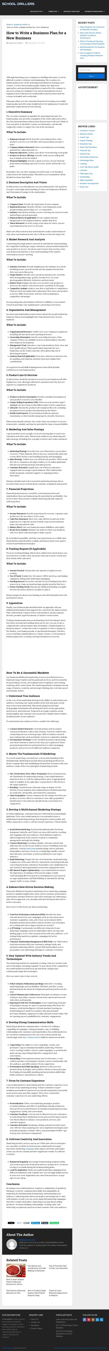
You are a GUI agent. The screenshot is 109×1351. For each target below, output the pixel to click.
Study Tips (84, 187)
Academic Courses (87, 131)
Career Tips (52, 11)
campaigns (30, 1149)
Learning (83, 164)
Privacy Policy (36, 1328)
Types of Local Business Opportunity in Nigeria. (58, 1292)
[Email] (101, 1319)
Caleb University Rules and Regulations (66, 1320)
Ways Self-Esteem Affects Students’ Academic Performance (90, 35)
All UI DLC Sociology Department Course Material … (64, 1333)
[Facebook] (84, 1319)
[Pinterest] (88, 1319)
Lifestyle (83, 170)
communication (33, 1037)
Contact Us (35, 1322)
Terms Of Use (101, 1348)
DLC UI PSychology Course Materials (67, 1326)
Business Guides (16, 43)
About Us (34, 1319)
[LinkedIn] (97, 1319)
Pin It (19, 1223)
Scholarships (85, 177)
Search (91, 76)
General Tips (85, 154)
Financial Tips (85, 150)
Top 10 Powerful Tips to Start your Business (58, 1267)
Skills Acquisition (86, 180)
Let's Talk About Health (89, 167)
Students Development (89, 184)
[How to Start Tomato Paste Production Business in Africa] (16, 1270)
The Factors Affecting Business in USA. (15, 1291)
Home (56, 1348)
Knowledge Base (87, 160)
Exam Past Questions (72, 11)
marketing (30, 848)
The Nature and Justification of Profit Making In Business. (37, 1268)
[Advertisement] (37, 61)
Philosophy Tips (86, 174)
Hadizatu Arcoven (27, 1240)
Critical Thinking (86, 141)
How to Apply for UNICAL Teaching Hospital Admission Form (91, 55)
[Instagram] (93, 1319)
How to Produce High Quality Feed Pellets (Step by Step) (37, 1292)
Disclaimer (35, 1325)
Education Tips (36, 11)
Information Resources (94, 11)
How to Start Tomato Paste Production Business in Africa (15, 1281)
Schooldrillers (7, 1319)
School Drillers (18, 3)
